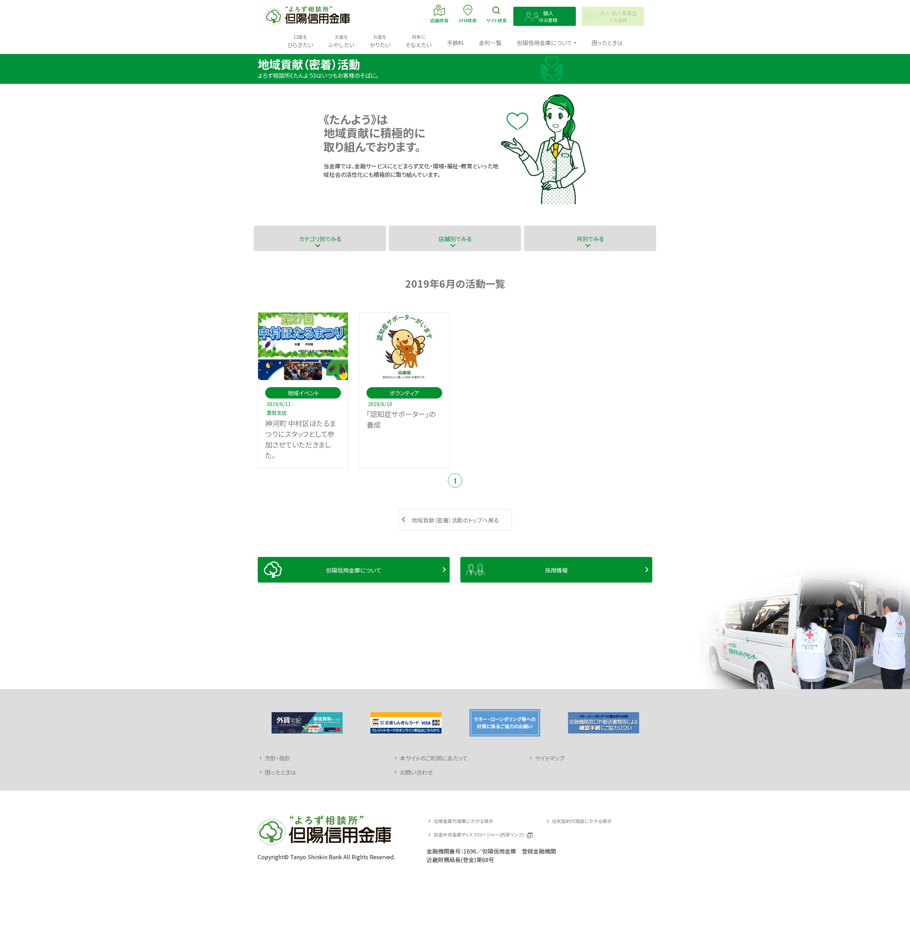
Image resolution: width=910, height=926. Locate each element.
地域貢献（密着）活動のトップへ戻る (455, 520)
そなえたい (418, 41)
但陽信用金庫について (353, 570)
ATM (468, 20)
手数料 (455, 42)
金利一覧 (490, 42)
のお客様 (548, 16)
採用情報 (556, 570)
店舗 (439, 20)
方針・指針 (277, 758)
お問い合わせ (416, 772)
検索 (496, 20)
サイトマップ (549, 758)
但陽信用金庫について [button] (544, 42)
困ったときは (607, 42)
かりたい (380, 41)
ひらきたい (300, 41)
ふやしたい (341, 41)
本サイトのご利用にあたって (434, 758)
